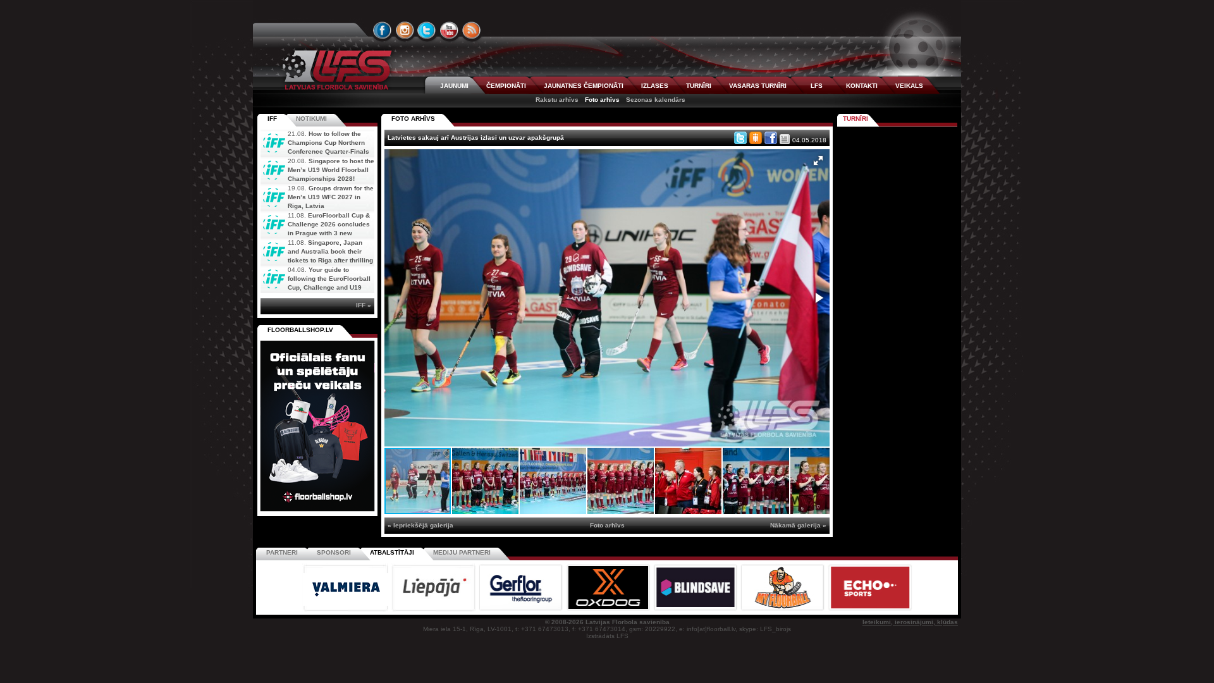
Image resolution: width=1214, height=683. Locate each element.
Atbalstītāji (392, 552)
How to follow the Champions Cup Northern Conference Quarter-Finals (328, 142)
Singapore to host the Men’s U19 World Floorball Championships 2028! (331, 169)
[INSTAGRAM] (404, 30)
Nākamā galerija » (798, 525)
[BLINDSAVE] (696, 609)
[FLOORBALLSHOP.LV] (317, 511)
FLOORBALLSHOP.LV (300, 329)
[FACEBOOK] (382, 30)
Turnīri (855, 118)
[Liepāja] (434, 609)
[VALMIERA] (346, 609)
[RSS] (471, 30)
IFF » (363, 305)
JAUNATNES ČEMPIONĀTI (583, 85)
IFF (272, 118)
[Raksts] (785, 139)
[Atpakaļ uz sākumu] (335, 70)
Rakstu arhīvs (557, 99)
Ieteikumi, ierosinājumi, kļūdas (910, 621)
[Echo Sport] (869, 609)
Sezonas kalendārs (655, 99)
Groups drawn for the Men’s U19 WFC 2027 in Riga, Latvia (331, 197)
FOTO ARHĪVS (413, 118)
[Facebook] (770, 138)
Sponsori (334, 552)
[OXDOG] (609, 609)
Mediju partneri (462, 552)
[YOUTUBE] (448, 30)
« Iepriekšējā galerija (420, 525)
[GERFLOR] (521, 609)
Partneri (282, 552)
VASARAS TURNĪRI (758, 85)
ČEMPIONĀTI (506, 85)
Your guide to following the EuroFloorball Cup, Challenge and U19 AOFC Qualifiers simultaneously (316, 287)
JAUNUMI (454, 85)
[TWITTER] (426, 30)
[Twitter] (740, 138)
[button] (818, 161)
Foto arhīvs (602, 99)
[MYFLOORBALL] (783, 609)
